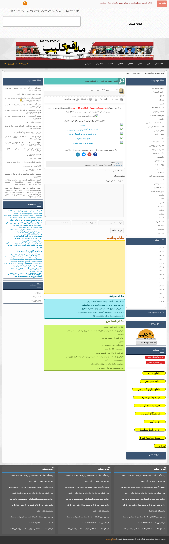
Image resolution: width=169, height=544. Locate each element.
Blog (161, 100)
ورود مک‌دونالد (37, 266)
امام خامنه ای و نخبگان (114, 360)
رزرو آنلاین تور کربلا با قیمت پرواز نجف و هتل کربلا (23, 117)
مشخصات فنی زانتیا (33, 122)
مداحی (130, 64)
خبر (148, 64)
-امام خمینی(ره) (157, 92)
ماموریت (120, 342)
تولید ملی (31, 220)
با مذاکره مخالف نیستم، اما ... (18, 218)
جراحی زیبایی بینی (18, 220)
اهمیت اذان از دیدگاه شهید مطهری (30, 215)
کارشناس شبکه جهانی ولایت (21, 266)
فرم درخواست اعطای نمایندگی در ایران (28, 243)
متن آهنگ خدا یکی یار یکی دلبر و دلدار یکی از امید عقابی (23, 105)
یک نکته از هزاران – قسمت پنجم (109, 353)
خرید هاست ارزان (149, 405)
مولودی (161, 229)
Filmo (38, 293)
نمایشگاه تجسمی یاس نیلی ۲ (112, 345)
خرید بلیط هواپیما (150, 429)
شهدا (162, 180)
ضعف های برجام (27, 241)
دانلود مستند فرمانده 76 (33, 230)
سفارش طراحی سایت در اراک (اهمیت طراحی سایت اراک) (23, 150)
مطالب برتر (159, 225)
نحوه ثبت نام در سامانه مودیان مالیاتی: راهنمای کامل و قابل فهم (23, 144)
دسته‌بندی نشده (157, 142)
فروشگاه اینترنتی (150, 413)
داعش (21, 227)
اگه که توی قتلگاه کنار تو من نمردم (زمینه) (82, 130)
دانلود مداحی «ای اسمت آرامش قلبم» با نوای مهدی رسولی (100, 312)
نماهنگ (27, 263)
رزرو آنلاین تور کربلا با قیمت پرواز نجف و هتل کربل (144, 505)
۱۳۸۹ (161, 301)
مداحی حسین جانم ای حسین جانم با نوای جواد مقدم (102, 305)
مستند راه (160, 222)
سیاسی (88, 64)
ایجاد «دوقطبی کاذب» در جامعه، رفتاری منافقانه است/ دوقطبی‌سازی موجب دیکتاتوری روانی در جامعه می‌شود (23, 182)
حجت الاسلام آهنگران (155, 123)
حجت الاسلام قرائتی (156, 127)
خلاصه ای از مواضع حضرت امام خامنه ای (28, 225)
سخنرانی (99, 64)
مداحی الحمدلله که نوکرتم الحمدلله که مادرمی (105, 301)
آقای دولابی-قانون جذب (113, 327)
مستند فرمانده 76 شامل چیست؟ (16, 257)
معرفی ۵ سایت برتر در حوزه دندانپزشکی (107, 364)
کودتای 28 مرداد (36, 272)
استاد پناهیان (158, 112)
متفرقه (161, 206)
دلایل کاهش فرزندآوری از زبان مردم (29, 232)
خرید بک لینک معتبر (155, 363)
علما (162, 199)
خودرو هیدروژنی (34, 155)
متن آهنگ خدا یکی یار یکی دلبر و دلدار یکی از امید (145, 493)
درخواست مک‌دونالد (17, 230)
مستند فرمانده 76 (35, 257)
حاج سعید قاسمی (157, 115)
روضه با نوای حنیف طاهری (83, 143)
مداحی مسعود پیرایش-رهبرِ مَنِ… (109, 368)
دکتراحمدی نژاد (157, 149)
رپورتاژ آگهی (159, 161)
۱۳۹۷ (161, 275)
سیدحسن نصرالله (156, 176)
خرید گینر (154, 421)
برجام (40, 220)
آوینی (162, 104)
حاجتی (161, 119)
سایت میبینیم (152, 381)
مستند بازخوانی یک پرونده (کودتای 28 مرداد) (26, 255)
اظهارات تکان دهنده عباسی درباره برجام (28, 213)
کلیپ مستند (16, 269)
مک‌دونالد (14, 261)
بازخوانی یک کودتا (35, 218)
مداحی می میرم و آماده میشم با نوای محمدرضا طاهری (102, 309)
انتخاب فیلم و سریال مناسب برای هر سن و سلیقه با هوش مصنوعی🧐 (23, 99)
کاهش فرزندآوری (36, 269)
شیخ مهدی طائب (157, 191)
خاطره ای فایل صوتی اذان (15, 223)
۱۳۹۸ (161, 271)
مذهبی (120, 64)
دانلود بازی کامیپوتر (149, 389)
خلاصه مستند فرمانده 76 (33, 228)
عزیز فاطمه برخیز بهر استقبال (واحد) (83, 134)
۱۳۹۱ (161, 294)
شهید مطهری (159, 187)
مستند (110, 64)
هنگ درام (37, 297)
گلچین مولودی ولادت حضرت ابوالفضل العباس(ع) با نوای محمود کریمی (25, 275)
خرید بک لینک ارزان (155, 357)
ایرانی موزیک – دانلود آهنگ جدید (27, 133)
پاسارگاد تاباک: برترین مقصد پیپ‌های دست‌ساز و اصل (23, 89)
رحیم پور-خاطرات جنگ (114, 349)
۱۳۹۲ (161, 290)
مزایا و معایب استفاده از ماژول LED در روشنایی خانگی (23, 138)
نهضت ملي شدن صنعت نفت (13, 264)
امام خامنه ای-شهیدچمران (112, 338)
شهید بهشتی (159, 184)
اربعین (20, 211)
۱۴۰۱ (161, 259)
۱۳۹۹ (161, 267)
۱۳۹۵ (161, 278)
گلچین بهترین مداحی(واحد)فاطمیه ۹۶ (108, 316)
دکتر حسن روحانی (156, 146)
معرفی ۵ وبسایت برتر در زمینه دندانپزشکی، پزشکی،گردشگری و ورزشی (94, 357)
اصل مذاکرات (12, 211)
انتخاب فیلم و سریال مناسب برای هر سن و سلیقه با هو (143, 487)
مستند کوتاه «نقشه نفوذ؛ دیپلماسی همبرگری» (26, 259)
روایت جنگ (159, 165)
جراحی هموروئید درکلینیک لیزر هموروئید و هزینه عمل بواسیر (23, 111)
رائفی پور (160, 157)
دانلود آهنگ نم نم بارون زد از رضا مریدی (24, 162)
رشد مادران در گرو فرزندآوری (28, 236)
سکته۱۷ (119, 334)
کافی (162, 203)
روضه (83, 125)
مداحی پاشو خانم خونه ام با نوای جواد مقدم (25, 246)
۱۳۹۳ (161, 286)
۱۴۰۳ (161, 252)
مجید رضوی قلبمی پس (32, 170)
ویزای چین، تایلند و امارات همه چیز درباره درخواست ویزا (23, 127)
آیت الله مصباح (158, 108)
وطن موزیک (36, 301)
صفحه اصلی (160, 64)
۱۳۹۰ (161, 297)
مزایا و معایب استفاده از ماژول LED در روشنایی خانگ (143, 529)
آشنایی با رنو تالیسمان (32, 166)
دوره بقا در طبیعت (149, 397)
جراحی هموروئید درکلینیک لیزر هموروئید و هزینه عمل (143, 499)
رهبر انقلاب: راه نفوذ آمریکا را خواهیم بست (26, 239)
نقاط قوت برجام (36, 264)
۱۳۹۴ (161, 282)
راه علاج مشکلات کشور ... (33, 234)
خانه (162, 73)
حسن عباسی (159, 131)
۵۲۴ (162, 96)
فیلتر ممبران (35, 158)
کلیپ (25, 268)
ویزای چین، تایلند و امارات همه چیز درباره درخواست (144, 517)
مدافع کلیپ (35, 251)
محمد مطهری (10, 243)
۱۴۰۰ (161, 263)
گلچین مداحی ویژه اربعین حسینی (98, 165)
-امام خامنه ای (158, 88)
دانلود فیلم (154, 373)
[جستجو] (121, 81)
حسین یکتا (159, 134)
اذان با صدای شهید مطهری (33, 211)
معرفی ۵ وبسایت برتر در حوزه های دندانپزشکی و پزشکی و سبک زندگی (95, 331)
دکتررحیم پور (158, 153)
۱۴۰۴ (161, 248)
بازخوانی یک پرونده (11, 215)
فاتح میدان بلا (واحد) (82, 138)
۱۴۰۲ (161, 256)
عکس (140, 64)
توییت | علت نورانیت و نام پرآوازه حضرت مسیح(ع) (23, 175)
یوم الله (161, 233)
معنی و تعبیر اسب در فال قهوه (29, 94)
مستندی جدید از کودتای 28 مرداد (30, 261)
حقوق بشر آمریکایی (33, 223)
